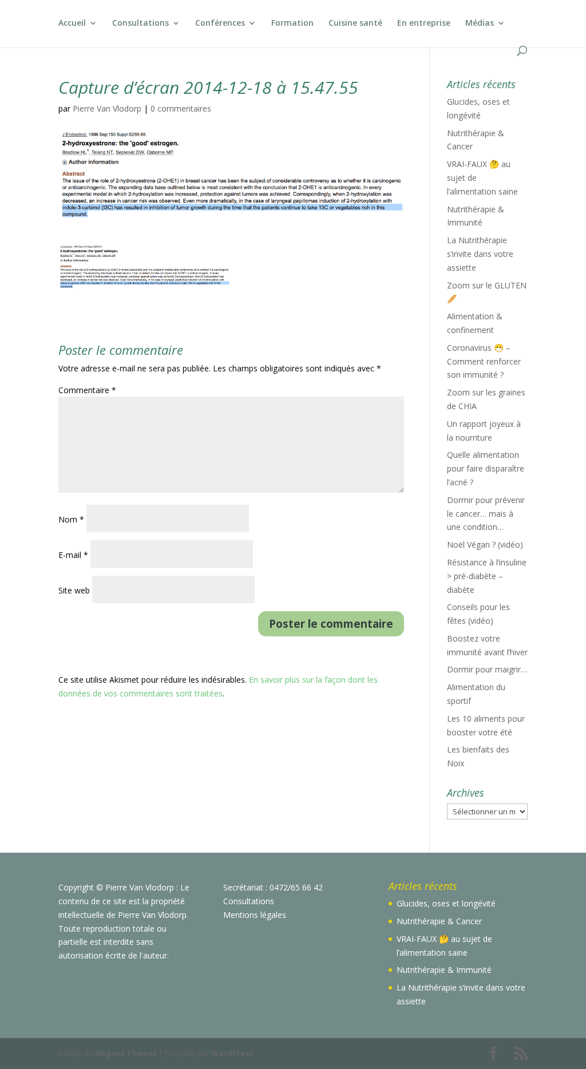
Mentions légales (254, 914)
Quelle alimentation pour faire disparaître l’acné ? (485, 468)
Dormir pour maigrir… (487, 669)
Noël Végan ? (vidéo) (485, 544)
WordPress (232, 1053)
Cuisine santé (355, 23)
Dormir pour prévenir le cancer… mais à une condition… (486, 513)
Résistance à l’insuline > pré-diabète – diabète (486, 576)
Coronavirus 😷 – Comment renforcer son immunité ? (484, 361)
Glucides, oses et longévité (446, 903)
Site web (74, 590)
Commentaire (87, 390)
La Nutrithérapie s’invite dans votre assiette (480, 254)
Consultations (140, 23)
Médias (479, 23)
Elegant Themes (126, 1053)
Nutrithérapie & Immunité (444, 969)
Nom (71, 519)
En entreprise (423, 23)
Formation (292, 23)
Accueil (72, 23)
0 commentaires (181, 108)
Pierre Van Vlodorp (107, 108)
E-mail (73, 554)
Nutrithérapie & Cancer (439, 921)
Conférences (220, 23)
